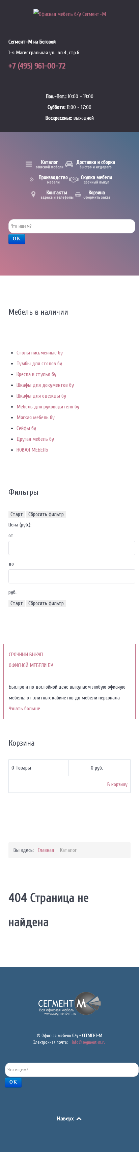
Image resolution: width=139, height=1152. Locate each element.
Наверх (66, 1119)
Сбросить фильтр (46, 514)
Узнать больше (24, 708)
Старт (16, 514)
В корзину (117, 784)
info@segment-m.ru (89, 1042)
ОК (17, 239)
